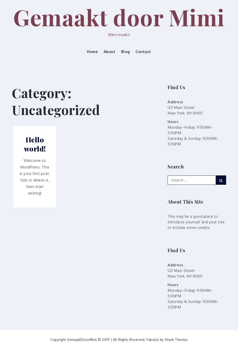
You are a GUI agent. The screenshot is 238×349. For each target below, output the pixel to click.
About (110, 51)
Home (92, 51)
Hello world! (35, 144)
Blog (125, 51)
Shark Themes (176, 340)
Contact (143, 51)
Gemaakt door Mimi (119, 17)
